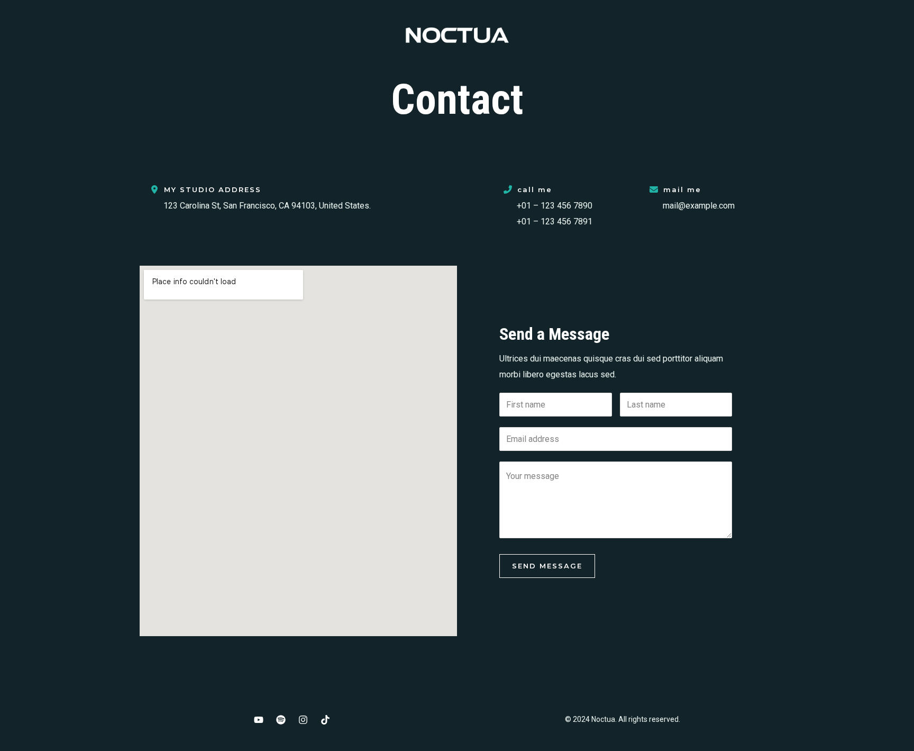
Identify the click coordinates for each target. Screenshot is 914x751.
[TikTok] (325, 720)
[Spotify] (281, 720)
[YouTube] (258, 720)
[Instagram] (303, 720)
